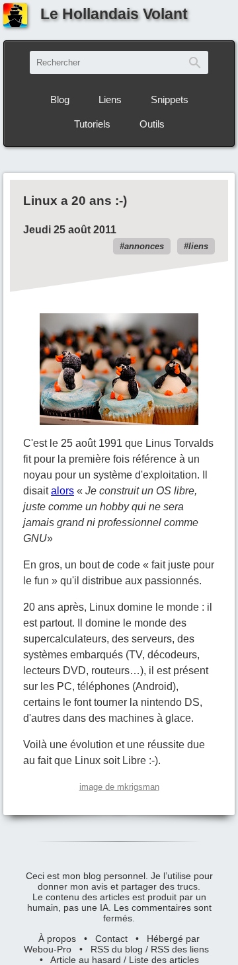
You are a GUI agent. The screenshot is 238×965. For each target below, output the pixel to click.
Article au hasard (85, 959)
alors (62, 490)
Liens (110, 99)
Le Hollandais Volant (114, 13)
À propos (57, 938)
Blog (59, 99)
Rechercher (195, 62)
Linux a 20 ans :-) (75, 201)
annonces (144, 246)
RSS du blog (117, 949)
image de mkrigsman (119, 787)
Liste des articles (164, 959)
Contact (111, 938)
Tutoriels (92, 124)
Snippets (169, 99)
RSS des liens (180, 949)
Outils (152, 124)
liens (198, 246)
